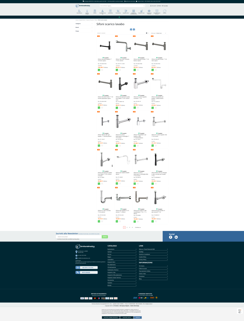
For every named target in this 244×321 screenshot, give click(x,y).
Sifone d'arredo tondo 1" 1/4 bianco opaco (141, 59)
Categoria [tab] (78, 23)
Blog (140, 279)
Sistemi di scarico (90, 20)
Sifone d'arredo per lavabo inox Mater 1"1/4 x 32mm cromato (105, 174)
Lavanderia (110, 259)
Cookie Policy (142, 257)
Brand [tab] (77, 27)
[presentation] (131, 29)
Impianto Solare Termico (114, 277)
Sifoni (96, 20)
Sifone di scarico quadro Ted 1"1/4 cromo (159, 135)
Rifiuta (138, 317)
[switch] (240, 312)
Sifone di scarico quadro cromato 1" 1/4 (140, 97)
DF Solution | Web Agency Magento (121, 305)
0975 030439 (147, 1)
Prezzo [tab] (77, 31)
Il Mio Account (143, 268)
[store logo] (87, 5)
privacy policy (76, 239)
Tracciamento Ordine (144, 271)
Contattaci (142, 276)
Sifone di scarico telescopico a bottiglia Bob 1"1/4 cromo (141, 174)
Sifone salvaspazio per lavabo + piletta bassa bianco (157, 98)
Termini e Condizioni (144, 254)
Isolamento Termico (113, 270)
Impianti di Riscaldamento (115, 275)
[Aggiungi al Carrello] (99, 70)
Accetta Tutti (127, 317)
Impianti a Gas (111, 272)
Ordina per (153, 33)
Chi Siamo (141, 266)
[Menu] (242, 309)
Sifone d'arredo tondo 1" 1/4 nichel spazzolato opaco (105, 97)
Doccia (109, 254)
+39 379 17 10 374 (87, 267)
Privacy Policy (142, 259)
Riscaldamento (112, 264)
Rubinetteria (111, 249)
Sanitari (110, 252)
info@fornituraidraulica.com (84, 258)
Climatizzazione (112, 267)
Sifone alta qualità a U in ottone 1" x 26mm (122, 211)
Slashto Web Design (134, 305)
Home (77, 20)
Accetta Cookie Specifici (111, 317)
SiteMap (141, 252)
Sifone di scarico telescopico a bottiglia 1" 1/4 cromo (122, 136)
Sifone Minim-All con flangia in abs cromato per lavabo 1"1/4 (159, 174)
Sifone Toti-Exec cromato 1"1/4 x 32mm (122, 59)
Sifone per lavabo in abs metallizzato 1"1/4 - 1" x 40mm (140, 212)
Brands (109, 285)
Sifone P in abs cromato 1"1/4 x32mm (104, 211)
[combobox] (122, 5)
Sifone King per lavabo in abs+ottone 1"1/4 (158, 211)
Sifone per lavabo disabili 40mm (122, 173)
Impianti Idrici (82, 20)
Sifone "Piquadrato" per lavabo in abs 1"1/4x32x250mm (140, 136)
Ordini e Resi (142, 273)
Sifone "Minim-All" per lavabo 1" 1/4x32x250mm (104, 135)
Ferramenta (111, 280)
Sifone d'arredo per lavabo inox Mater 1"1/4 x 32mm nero (123, 98)
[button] (102, 70)
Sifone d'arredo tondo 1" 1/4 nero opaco (159, 59)
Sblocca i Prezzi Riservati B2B (147, 249)
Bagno (109, 257)
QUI (140, 310)
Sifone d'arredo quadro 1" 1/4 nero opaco (105, 59)
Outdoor (110, 282)
